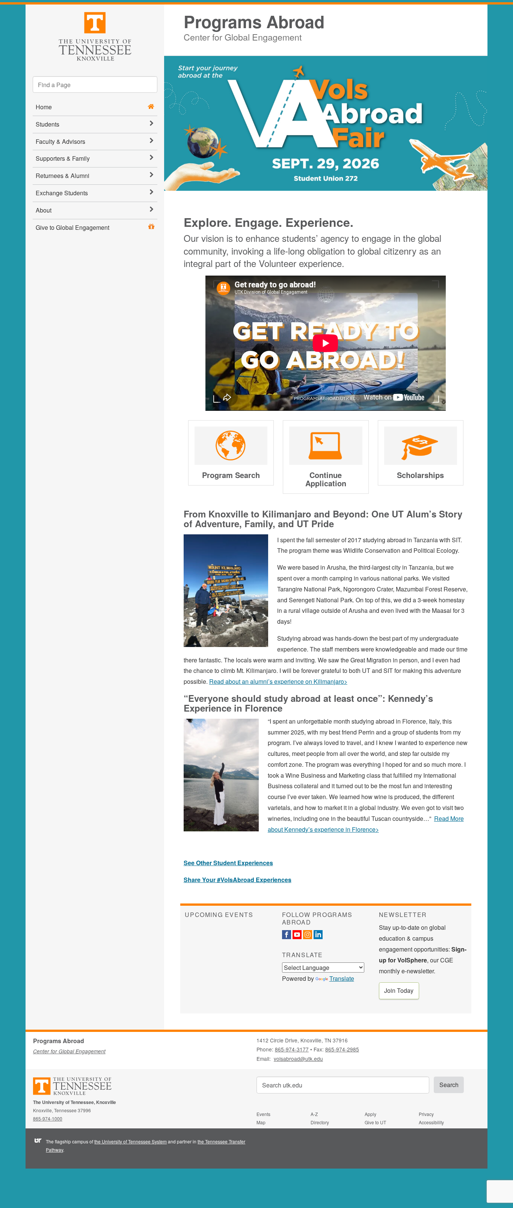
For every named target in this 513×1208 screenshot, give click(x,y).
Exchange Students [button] (62, 193)
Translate (341, 978)
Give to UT (375, 1122)
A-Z (314, 1114)
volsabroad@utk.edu (298, 1058)
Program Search (231, 474)
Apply (370, 1114)
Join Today (398, 990)
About (43, 210)
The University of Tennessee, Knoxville (95, 35)
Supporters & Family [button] (63, 158)
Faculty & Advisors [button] (60, 141)
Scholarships (420, 474)
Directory (320, 1122)
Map (261, 1122)
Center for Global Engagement (243, 35)
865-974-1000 (47, 1118)
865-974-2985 (342, 1049)
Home (44, 107)
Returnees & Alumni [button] (62, 175)
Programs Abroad (254, 21)
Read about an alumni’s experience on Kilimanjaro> (278, 681)
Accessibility (431, 1122)
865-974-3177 (292, 1049)
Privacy (426, 1114)
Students (47, 124)
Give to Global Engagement (72, 227)
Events (263, 1114)
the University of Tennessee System (130, 1141)
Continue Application (325, 479)
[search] (95, 84)
